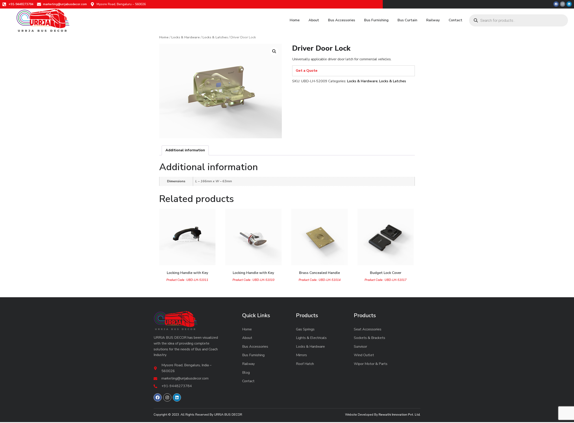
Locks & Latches (215, 37)
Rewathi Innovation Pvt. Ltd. (399, 414)
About (314, 20)
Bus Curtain (407, 20)
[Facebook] (556, 4)
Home (295, 20)
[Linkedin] (569, 4)
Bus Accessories (341, 20)
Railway (433, 20)
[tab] (185, 150)
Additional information (185, 150)
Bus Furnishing (376, 20)
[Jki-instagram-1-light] (562, 4)
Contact (455, 20)
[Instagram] (167, 397)
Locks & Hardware (185, 37)
